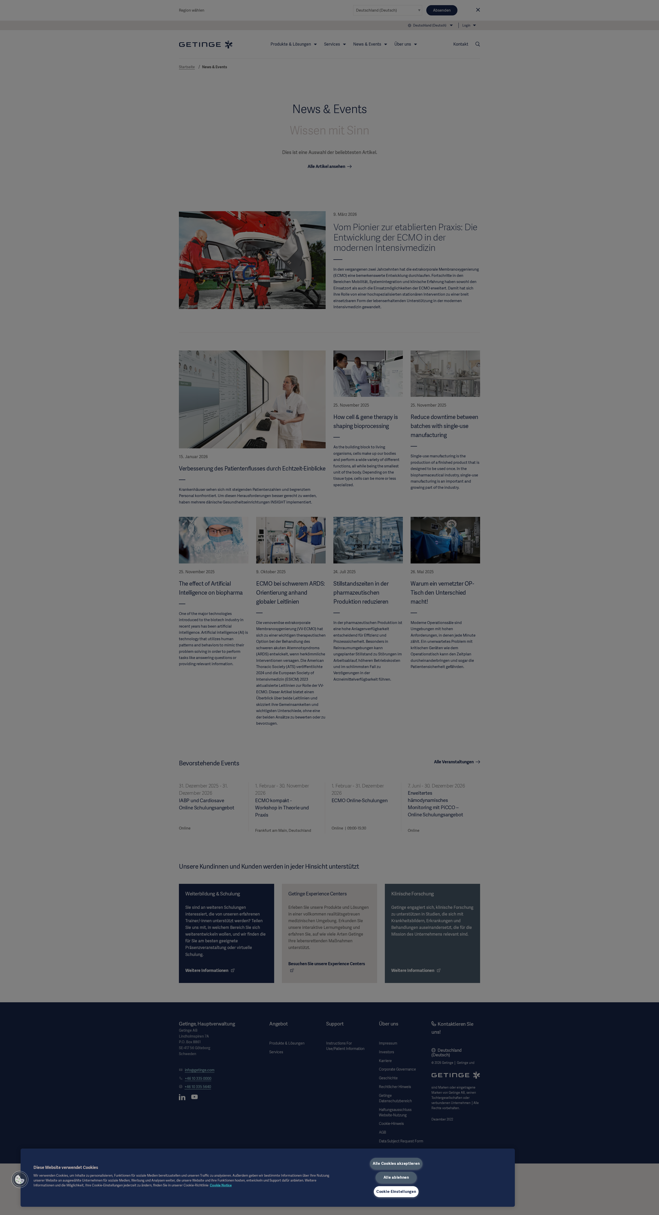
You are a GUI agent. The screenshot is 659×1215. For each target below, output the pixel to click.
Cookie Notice (221, 1185)
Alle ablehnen (396, 1177)
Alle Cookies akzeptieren (396, 1163)
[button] (20, 1179)
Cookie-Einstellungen (396, 1191)
